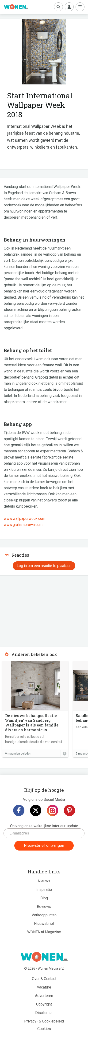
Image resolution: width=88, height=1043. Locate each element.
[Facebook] (18, 810)
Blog (44, 898)
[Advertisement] (35, 609)
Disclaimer (44, 1012)
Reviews (44, 906)
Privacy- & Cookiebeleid (44, 1021)
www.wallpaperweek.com (24, 518)
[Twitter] (35, 810)
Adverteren (44, 995)
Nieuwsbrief (44, 923)
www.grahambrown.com (23, 524)
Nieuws (44, 881)
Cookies (44, 1028)
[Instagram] (52, 810)
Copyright (44, 1004)
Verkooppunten (44, 915)
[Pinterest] (69, 810)
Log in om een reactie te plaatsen (44, 565)
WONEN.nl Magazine (44, 932)
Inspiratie (44, 889)
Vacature (44, 987)
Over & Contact (44, 978)
